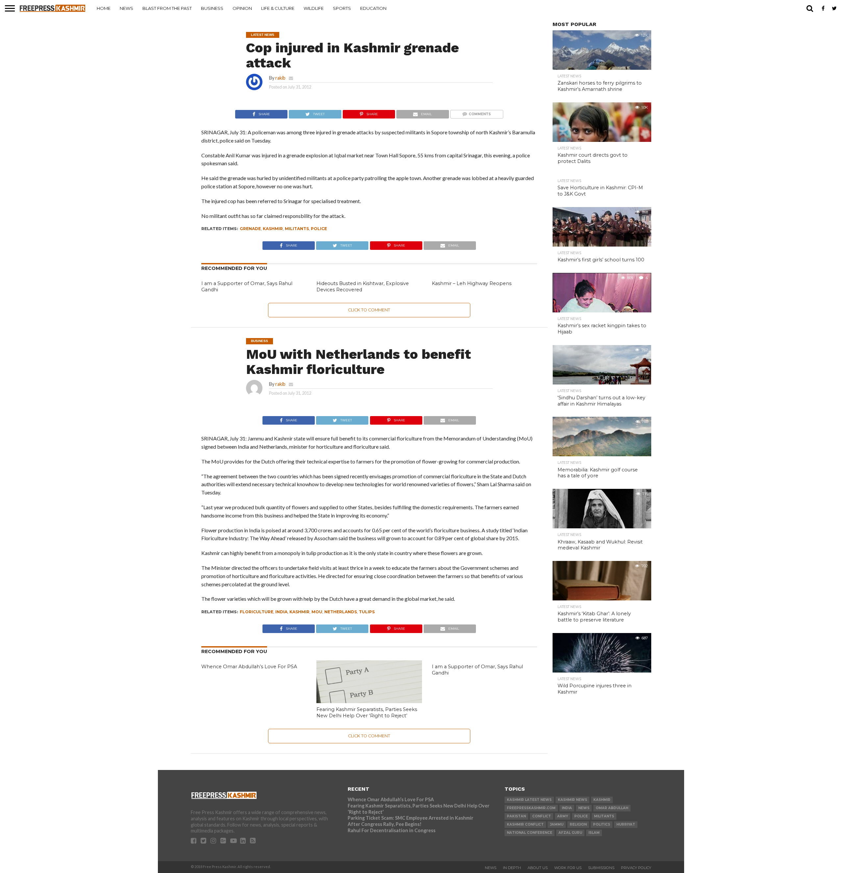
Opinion (242, 8)
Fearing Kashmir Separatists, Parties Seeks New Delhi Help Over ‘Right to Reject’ (366, 712)
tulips (367, 611)
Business (212, 8)
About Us (538, 867)
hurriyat (625, 824)
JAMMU (556, 824)
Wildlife (314, 8)
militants (297, 228)
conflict (541, 816)
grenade (250, 228)
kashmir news (572, 800)
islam (594, 833)
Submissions (601, 867)
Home (104, 8)
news (583, 808)
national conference (529, 833)
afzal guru (570, 833)
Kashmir (273, 228)
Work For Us (568, 867)
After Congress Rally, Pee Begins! (385, 824)
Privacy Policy (636, 867)
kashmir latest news (529, 800)
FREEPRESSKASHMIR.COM (531, 808)
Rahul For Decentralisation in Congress (391, 830)
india (281, 611)
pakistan (516, 816)
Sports (342, 8)
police (319, 228)
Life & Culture (277, 8)
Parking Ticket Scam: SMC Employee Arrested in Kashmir (410, 818)
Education (373, 8)
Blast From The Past (167, 8)
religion (578, 824)
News (126, 8)
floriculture (256, 611)
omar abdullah (612, 808)
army (562, 816)
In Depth (512, 867)
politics (601, 824)
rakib (280, 78)
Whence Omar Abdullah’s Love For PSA (249, 667)
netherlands (340, 611)
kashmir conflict (525, 824)
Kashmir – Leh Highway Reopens (471, 283)
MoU (316, 611)
